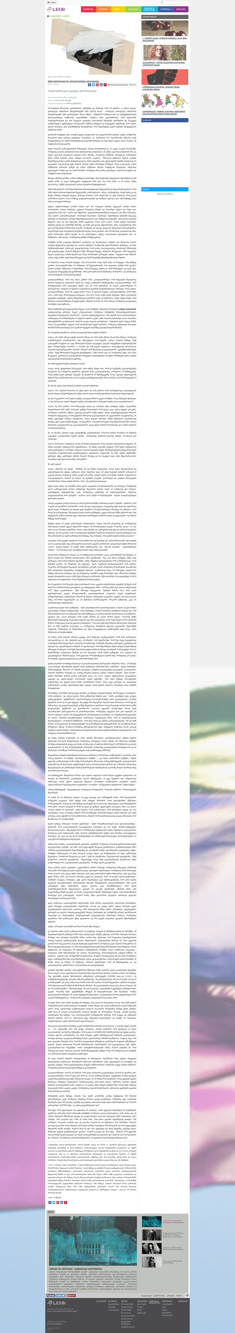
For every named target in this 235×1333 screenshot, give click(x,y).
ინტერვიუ (112, 1307)
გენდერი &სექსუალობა (149, 9)
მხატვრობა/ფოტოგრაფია (167, 1314)
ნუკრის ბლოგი (127, 1319)
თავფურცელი (146, 1296)
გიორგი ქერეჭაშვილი (55, 1324)
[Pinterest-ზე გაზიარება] (105, 84)
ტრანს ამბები (126, 1310)
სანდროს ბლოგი (128, 1327)
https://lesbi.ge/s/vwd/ (119, 85)
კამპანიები (133, 9)
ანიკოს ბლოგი (127, 1307)
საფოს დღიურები (128, 1316)
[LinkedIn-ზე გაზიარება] (101, 84)
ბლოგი (116, 9)
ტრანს (139, 1310)
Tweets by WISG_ (165, 194)
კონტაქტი (170, 1296)
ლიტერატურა (167, 1304)
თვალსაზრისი (113, 1304)
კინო (164, 1307)
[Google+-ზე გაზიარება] (97, 84)
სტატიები (103, 9)
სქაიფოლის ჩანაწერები (126, 1323)
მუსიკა (164, 1310)
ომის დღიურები (127, 1304)
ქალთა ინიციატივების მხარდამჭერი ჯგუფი (62, 1311)
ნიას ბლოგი (126, 1313)
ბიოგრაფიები (113, 1310)
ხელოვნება (165, 9)
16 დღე (66, 16)
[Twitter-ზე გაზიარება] (93, 84)
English (53, 2)
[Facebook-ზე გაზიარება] (89, 84)
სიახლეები (88, 9)
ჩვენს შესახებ (159, 1296)
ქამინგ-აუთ (141, 1313)
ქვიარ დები (141, 1304)
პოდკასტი (180, 9)
